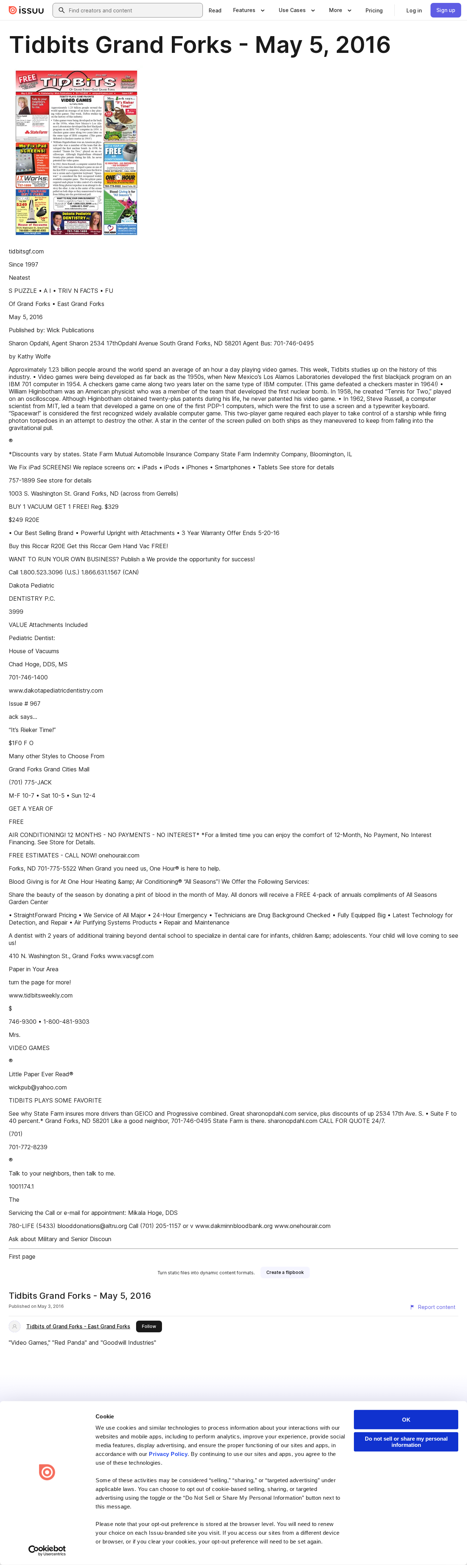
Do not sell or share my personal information (406, 1442)
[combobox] (134, 10)
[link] (215, 10)
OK (406, 1420)
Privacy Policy (168, 1454)
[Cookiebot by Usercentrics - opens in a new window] (47, 1550)
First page (22, 1256)
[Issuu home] (26, 10)
